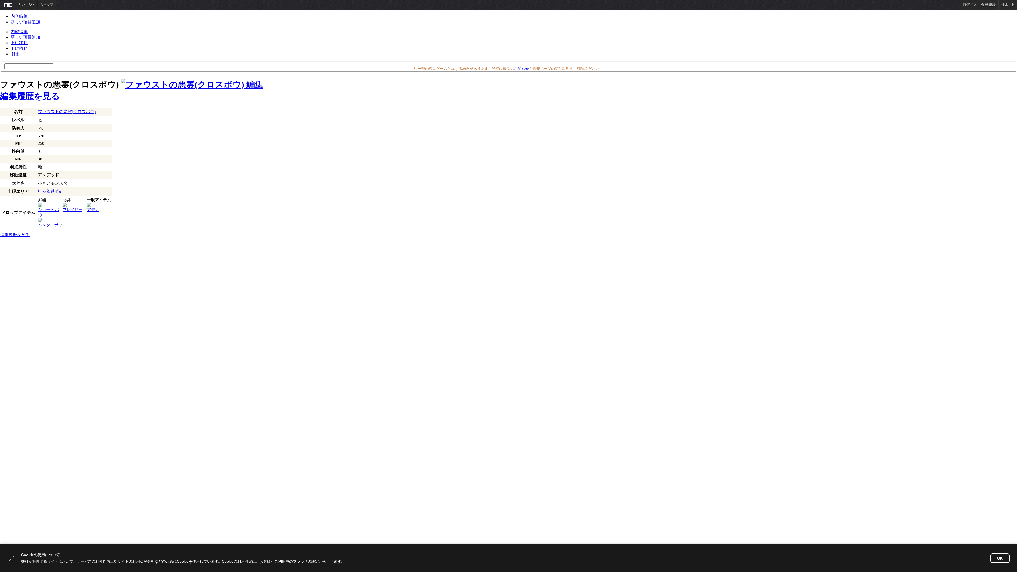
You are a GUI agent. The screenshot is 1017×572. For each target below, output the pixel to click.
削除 (15, 54)
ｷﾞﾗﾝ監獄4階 (49, 191)
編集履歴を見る (30, 96)
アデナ (93, 209)
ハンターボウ (50, 225)
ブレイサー (72, 209)
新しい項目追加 (25, 22)
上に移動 (19, 43)
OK (1000, 558)
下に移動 (19, 48)
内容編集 (19, 16)
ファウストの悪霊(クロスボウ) (67, 111)
